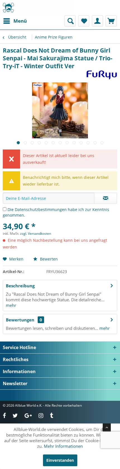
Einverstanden (60, 460)
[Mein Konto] (97, 21)
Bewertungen (20, 320)
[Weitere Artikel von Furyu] (101, 75)
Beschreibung (20, 285)
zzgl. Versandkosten (35, 233)
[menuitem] (15, 21)
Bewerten (48, 259)
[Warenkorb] (111, 21)
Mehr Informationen (63, 446)
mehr (11, 305)
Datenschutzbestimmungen (41, 209)
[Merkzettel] (83, 21)
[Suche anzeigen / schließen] (70, 21)
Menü (20, 21)
